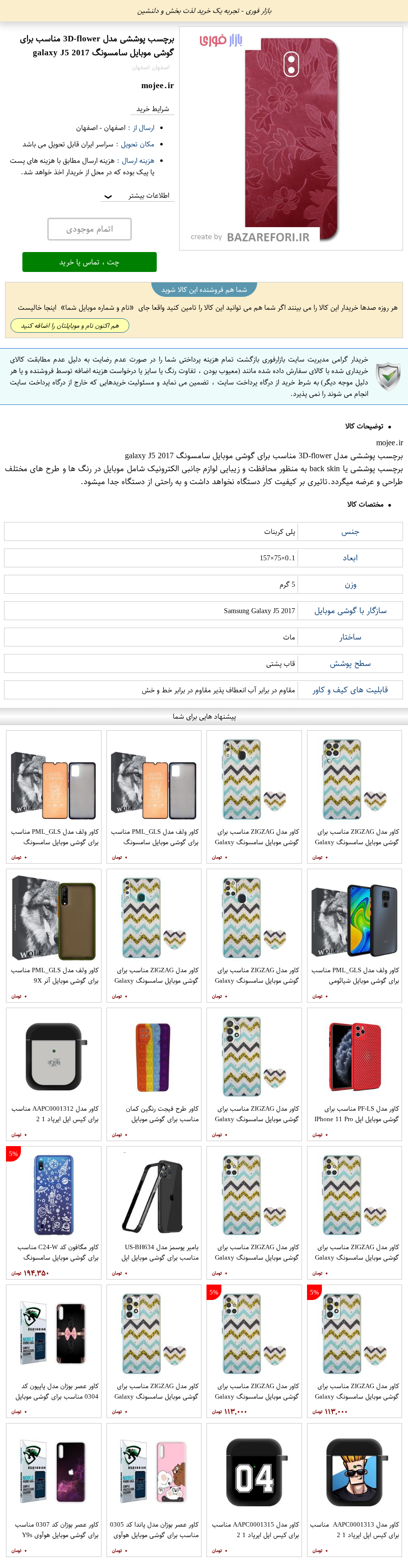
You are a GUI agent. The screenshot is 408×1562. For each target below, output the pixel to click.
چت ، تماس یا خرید (89, 262)
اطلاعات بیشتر (136, 195)
